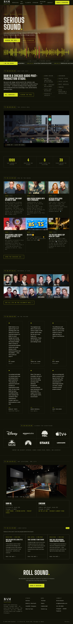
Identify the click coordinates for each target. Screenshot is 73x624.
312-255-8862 (60, 606)
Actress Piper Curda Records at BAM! (55, 199)
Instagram (58, 608)
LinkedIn (65, 608)
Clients (28, 2)
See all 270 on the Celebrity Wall (19, 302)
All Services (10, 94)
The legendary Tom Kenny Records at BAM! (13, 199)
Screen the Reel (12, 40)
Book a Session (62, 2)
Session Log (42, 2)
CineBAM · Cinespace (31, 606)
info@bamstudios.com (61, 603)
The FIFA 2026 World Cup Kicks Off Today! (57, 235)
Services (15, 2)
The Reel (22, 2)
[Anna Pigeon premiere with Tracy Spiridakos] (36, 187)
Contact (50, 2)
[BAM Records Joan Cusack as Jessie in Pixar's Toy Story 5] (15, 224)
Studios (35, 2)
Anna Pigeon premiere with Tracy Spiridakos (36, 199)
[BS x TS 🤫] (36, 224)
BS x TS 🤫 (30, 235)
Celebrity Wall (44, 606)
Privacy (67, 621)
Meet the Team (29, 609)
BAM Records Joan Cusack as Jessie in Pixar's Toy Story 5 (13, 236)
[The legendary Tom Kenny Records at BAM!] (15, 187)
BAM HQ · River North (31, 603)
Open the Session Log (13, 257)
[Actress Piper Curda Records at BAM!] (58, 187)
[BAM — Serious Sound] (7, 2)
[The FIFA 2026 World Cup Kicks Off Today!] (58, 224)
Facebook (58, 611)
